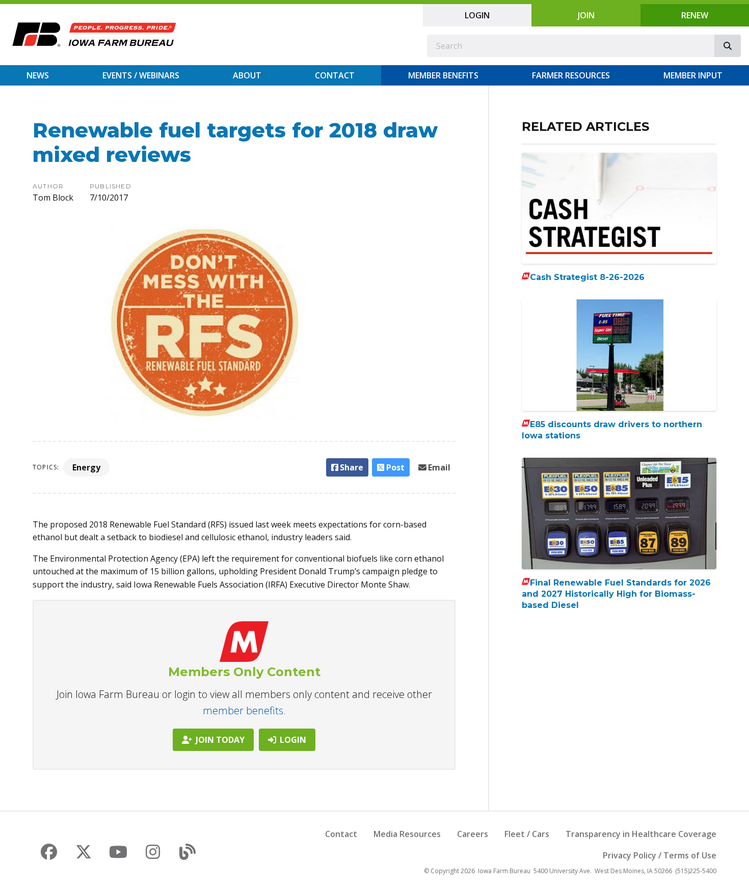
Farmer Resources (571, 75)
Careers (472, 834)
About (247, 75)
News (37, 75)
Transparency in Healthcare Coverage (641, 834)
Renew (694, 15)
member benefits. (244, 710)
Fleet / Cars (526, 834)
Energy (86, 467)
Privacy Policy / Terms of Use (659, 855)
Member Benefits (443, 75)
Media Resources (407, 834)
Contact (335, 75)
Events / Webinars (140, 75)
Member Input (693, 75)
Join (586, 15)
